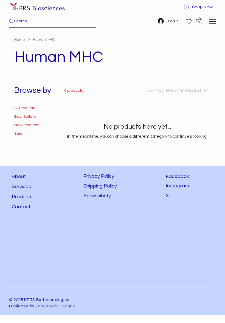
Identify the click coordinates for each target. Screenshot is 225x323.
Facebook (177, 176)
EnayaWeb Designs (55, 306)
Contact (21, 206)
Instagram (177, 185)
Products (22, 196)
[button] (199, 21)
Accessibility (97, 195)
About (19, 176)
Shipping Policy (100, 186)
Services (21, 186)
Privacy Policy (98, 176)
